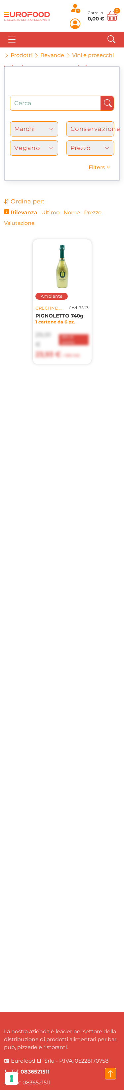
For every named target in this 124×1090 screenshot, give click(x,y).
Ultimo (50, 212)
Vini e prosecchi (93, 55)
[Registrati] (75, 8)
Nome (71, 212)
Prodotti (21, 55)
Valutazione (19, 223)
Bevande (52, 55)
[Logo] (27, 15)
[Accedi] (75, 24)
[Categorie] (12, 39)
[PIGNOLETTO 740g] (61, 266)
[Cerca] (111, 39)
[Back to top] (110, 1073)
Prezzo (93, 212)
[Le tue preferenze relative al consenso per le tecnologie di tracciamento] (11, 1078)
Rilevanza (23, 212)
